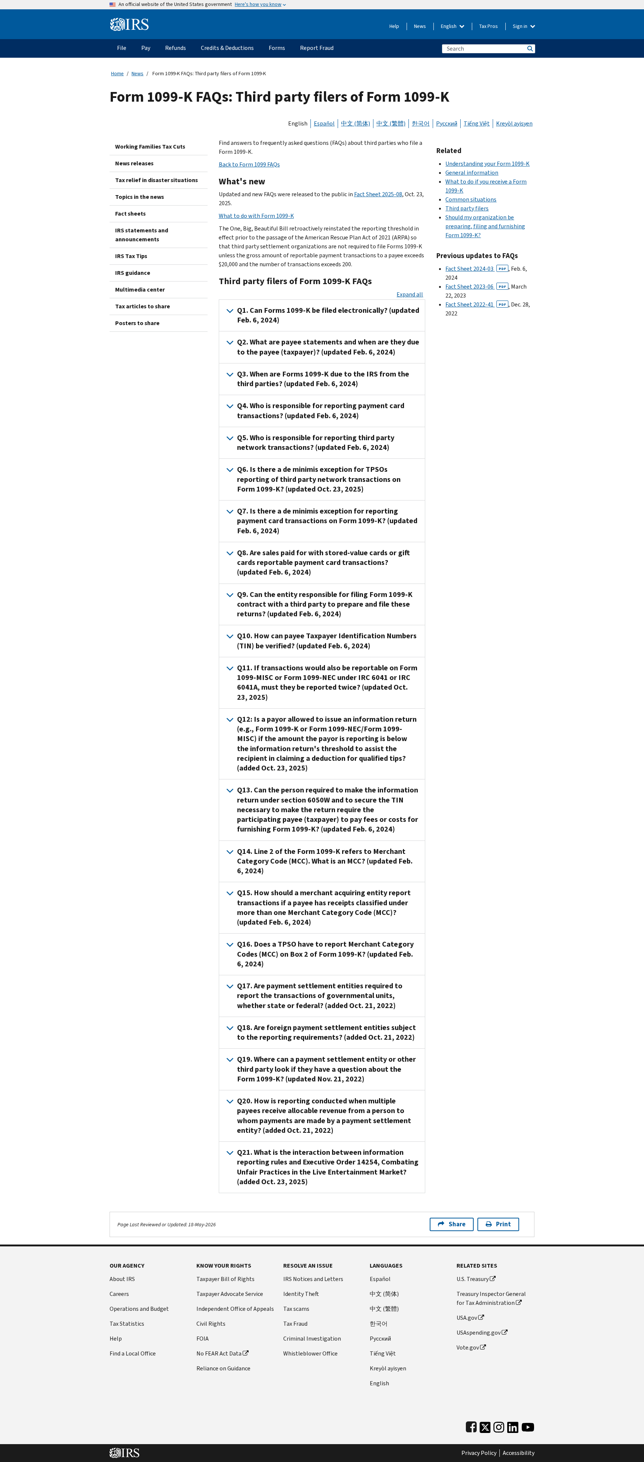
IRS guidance (132, 273)
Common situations (470, 199)
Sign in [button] (520, 26)
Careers (119, 1294)
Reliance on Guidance (223, 1368)
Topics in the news (139, 197)
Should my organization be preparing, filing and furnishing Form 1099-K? (485, 226)
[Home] (129, 21)
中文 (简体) (355, 123)
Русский (446, 123)
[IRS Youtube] (527, 1425)
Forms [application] (277, 48)
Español (324, 123)
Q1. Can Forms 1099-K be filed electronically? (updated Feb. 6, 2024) (328, 315)
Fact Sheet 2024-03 (475, 269)
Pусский (380, 1338)
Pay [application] (145, 48)
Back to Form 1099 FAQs (249, 164)
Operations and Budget (139, 1309)
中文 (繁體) (390, 123)
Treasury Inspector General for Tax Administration (491, 1298)
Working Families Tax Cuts (150, 146)
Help (394, 26)
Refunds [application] (175, 48)
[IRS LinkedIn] (512, 1425)
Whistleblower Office (310, 1353)
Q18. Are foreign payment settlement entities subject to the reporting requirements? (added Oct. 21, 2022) (326, 1032)
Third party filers (467, 208)
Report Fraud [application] (317, 48)
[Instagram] (498, 1425)
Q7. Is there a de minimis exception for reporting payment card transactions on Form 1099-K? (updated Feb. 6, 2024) (327, 521)
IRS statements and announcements (141, 234)
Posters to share (137, 323)
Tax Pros (488, 26)
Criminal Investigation (312, 1338)
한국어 (421, 123)
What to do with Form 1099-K (256, 216)
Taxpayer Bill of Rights (225, 1279)
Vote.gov (468, 1347)
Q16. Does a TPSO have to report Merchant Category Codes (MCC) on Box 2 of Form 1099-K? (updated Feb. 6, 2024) (325, 954)
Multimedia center (140, 289)
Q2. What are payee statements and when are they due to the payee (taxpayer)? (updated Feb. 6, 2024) (328, 347)
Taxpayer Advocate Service (229, 1294)
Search (529, 48)
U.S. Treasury (473, 1279)
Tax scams (296, 1309)
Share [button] (457, 1224)
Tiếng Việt (477, 123)
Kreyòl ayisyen (514, 123)
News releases (134, 163)
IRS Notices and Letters (313, 1279)
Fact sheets (130, 213)
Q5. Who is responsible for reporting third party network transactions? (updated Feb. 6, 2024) (315, 442)
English (449, 26)
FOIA (202, 1338)
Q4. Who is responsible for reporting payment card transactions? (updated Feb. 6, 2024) (320, 410)
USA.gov (467, 1318)
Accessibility (518, 1453)
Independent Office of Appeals (235, 1309)
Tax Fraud (295, 1324)
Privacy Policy (478, 1453)
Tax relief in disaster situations (156, 180)
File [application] (121, 48)
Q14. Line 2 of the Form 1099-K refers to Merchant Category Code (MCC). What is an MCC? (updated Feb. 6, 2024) (325, 861)
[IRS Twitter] (485, 1425)
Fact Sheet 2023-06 (475, 286)
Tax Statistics (127, 1324)
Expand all (410, 294)
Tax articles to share (142, 306)
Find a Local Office (133, 1353)
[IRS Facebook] (471, 1425)
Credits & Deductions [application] (227, 48)
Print (503, 1224)
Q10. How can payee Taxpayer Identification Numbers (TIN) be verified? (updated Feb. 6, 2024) (327, 641)
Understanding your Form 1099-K (487, 164)
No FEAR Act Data (219, 1353)
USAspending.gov (479, 1333)
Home (117, 73)
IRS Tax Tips (131, 256)
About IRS (122, 1279)
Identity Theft (301, 1294)
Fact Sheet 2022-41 (475, 304)
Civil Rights (210, 1324)
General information (471, 173)
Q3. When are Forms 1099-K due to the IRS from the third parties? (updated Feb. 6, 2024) (323, 379)
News (420, 26)
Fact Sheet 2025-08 (378, 194)
